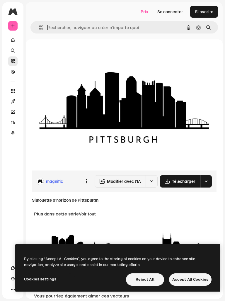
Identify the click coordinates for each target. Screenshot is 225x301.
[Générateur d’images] (13, 112)
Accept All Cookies (190, 279)
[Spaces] (13, 101)
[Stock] (13, 61)
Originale (70, 53)
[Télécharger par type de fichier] (206, 181)
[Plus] (13, 289)
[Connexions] (13, 268)
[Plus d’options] (86, 181)
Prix (145, 11)
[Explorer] (13, 71)
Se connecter (170, 11)
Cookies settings (40, 279)
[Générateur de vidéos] (13, 122)
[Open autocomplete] (39, 27)
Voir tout (87, 214)
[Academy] (13, 278)
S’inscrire (204, 11)
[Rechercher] (13, 50)
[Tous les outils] (13, 91)
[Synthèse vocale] (13, 133)
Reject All (145, 279)
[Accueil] (13, 40)
